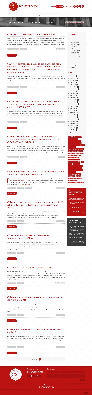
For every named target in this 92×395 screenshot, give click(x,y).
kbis (79, 161)
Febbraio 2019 (73, 97)
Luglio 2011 (72, 129)
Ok (85, 393)
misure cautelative (75, 52)
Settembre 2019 (73, 88)
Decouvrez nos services (77, 241)
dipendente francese (75, 151)
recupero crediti (74, 58)
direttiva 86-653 (72, 153)
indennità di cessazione (73, 157)
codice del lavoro (72, 147)
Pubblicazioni (62, 15)
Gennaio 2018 (73, 114)
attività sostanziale (77, 142)
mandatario (71, 165)
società (72, 63)
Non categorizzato (75, 54)
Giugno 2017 (73, 121)
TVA (80, 182)
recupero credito (75, 60)
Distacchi (78, 153)
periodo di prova (72, 170)
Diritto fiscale (62, 157)
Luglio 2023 (72, 82)
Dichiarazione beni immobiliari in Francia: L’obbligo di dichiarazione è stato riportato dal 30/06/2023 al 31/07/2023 (34, 139)
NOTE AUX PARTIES (72, 167)
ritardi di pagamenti (73, 178)
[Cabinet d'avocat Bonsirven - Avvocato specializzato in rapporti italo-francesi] (23, 3)
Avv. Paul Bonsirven (12, 187)
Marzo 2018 (72, 110)
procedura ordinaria (73, 174)
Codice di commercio (73, 149)
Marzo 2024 (72, 76)
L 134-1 (82, 161)
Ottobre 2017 (73, 116)
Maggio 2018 (73, 106)
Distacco (82, 153)
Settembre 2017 (73, 119)
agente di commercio (24, 184)
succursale (73, 67)
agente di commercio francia (74, 140)
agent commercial (78, 136)
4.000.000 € (71, 136)
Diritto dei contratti (61, 252)
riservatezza (78, 176)
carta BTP (83, 145)
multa (75, 165)
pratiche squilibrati (72, 172)
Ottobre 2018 (73, 101)
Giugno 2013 (73, 125)
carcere (78, 145)
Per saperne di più (11, 55)
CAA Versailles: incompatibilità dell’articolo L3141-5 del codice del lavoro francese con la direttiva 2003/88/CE (34, 104)
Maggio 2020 (73, 84)
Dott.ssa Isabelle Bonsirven (13, 49)
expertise (70, 155)
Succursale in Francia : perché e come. (31, 267)
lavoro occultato (76, 163)
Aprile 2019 (72, 95)
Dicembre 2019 (73, 86)
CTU (69, 151)
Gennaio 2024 (73, 78)
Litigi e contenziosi (61, 187)
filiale (72, 48)
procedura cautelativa (76, 56)
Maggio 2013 (73, 127)
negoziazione (80, 165)
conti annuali (81, 149)
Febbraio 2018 (73, 112)
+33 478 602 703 (77, 207)
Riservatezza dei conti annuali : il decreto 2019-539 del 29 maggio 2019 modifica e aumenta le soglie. (35, 205)
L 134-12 (70, 163)
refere (79, 174)
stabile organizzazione (76, 65)
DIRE (82, 151)
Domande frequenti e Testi (50, 15)
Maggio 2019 (73, 93)
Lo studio (28, 15)
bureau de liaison (75, 38)
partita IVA (79, 167)
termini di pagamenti (73, 180)
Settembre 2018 (73, 104)
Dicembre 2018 (73, 99)
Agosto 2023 (73, 80)
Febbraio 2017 (73, 123)
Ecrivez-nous (77, 211)
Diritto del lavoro (61, 49)
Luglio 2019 (72, 91)
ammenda (71, 142)
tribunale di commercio (73, 182)
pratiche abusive (79, 170)
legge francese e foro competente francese (20, 180)
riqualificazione (72, 176)
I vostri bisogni (37, 15)
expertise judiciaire (77, 155)
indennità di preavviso (73, 161)
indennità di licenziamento (74, 159)
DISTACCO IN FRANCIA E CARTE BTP (32, 34)
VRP (82, 182)
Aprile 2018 (72, 108)
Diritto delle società (61, 282)
